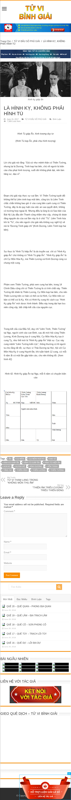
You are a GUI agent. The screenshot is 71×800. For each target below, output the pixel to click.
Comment (9, 511)
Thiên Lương (39, 470)
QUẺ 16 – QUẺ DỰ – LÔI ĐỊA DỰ (24, 643)
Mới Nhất (7, 599)
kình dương (36, 466)
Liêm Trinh (52, 466)
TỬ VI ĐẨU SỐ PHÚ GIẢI (27, 41)
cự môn (20, 459)
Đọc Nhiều (22, 599)
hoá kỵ (6, 466)
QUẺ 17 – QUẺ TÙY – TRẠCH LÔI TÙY (27, 633)
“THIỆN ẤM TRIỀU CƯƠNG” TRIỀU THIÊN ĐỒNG (48, 488)
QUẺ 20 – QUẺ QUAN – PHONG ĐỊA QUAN (29, 606)
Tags (48, 599)
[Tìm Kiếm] (59, 587)
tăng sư (7, 470)
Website (8, 563)
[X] (69, 774)
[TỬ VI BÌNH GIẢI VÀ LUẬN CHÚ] (35, 11)
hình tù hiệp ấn (52, 462)
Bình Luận (57, 119)
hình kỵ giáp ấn (11, 462)
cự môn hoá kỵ (36, 459)
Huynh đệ (20, 466)
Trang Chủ (5, 41)
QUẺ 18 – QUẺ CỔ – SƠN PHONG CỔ (26, 624)
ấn (10, 459)
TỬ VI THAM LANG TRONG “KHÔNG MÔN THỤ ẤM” (22, 480)
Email (7, 552)
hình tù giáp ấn (32, 462)
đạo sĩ (52, 459)
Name (7, 542)
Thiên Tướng (57, 470)
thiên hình (22, 470)
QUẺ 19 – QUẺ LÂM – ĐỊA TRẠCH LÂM (27, 615)
